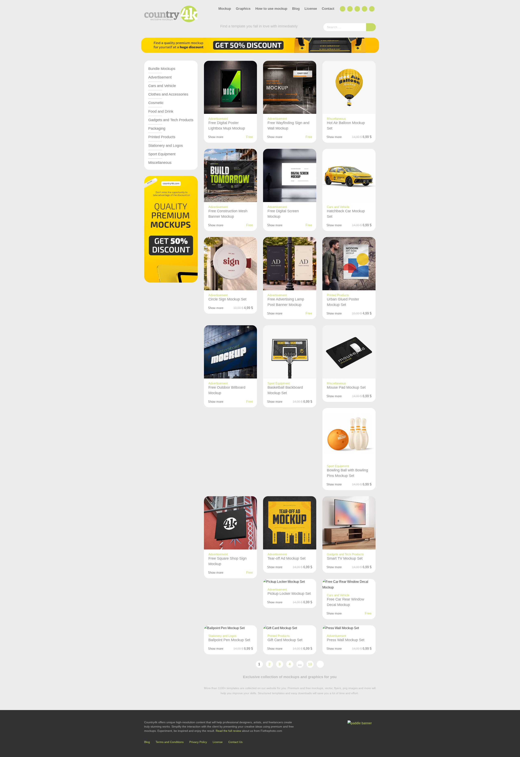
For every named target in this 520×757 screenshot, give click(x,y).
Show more (215, 137)
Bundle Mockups (161, 69)
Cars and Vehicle (162, 86)
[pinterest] (371, 9)
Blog (296, 9)
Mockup (224, 9)
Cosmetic (156, 103)
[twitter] (357, 9)
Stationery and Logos (165, 146)
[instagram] (364, 9)
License (310, 9)
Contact (328, 9)
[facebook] (342, 9)
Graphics (243, 9)
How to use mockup (271, 9)
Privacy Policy (198, 742)
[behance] (350, 9)
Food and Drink (160, 111)
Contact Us (235, 742)
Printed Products (161, 137)
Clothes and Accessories (168, 94)
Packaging (156, 128)
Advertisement (160, 77)
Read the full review (228, 730)
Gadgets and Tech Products (170, 120)
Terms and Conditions (170, 742)
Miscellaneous (159, 163)
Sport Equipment (162, 154)
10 (310, 664)
